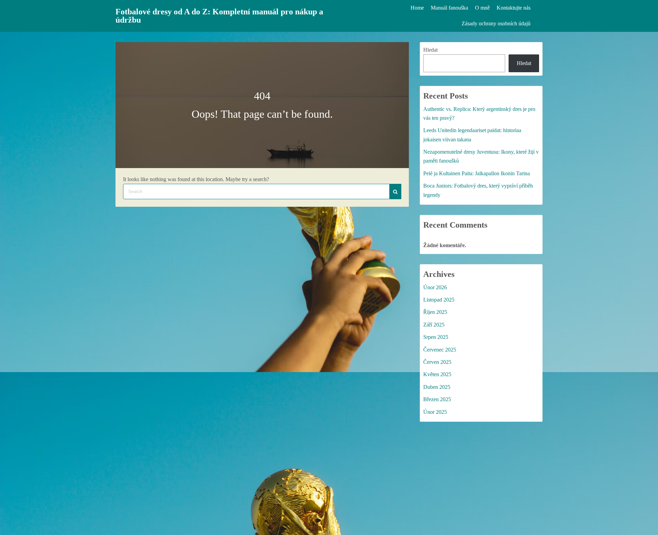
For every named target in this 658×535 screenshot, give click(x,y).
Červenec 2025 (439, 350)
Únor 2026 (435, 287)
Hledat (430, 50)
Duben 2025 (436, 387)
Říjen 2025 (435, 312)
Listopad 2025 (438, 300)
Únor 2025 (435, 412)
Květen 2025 (437, 374)
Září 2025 (433, 325)
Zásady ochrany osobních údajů (496, 23)
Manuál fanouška (449, 8)
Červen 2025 (437, 362)
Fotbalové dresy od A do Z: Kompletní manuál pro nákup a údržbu (219, 15)
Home (417, 8)
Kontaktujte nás (514, 8)
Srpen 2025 (435, 337)
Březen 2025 (437, 399)
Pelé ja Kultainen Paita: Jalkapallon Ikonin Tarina (476, 173)
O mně (482, 8)
